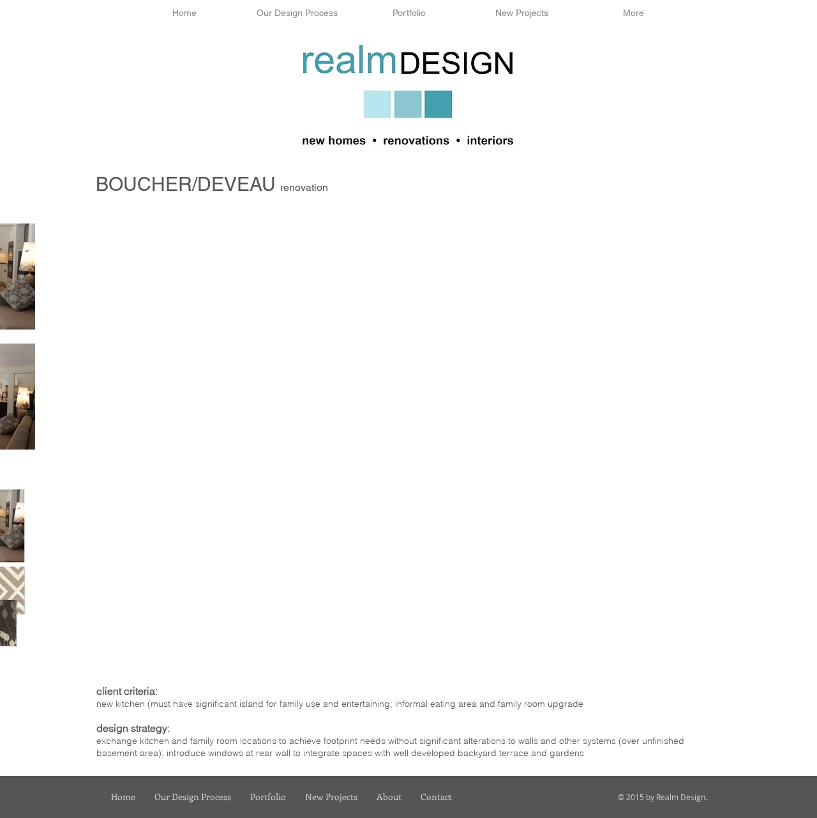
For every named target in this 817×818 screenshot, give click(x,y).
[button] (297, 13)
